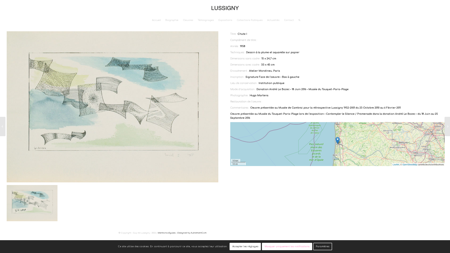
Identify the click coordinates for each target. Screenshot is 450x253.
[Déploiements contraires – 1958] (447, 126)
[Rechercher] (298, 20)
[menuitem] (156, 20)
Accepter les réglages (245, 246)
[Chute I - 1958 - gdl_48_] (112, 107)
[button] (337, 140)
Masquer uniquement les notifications (287, 246)
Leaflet (396, 164)
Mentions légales (166, 233)
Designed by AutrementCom (192, 233)
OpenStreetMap (409, 164)
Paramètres (322, 246)
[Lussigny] (225, 8)
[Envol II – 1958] (2, 126)
